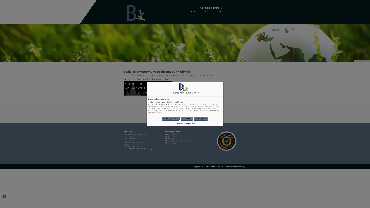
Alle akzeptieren (201, 119)
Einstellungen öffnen (170, 119)
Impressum (190, 123)
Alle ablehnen (187, 119)
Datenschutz (180, 123)
